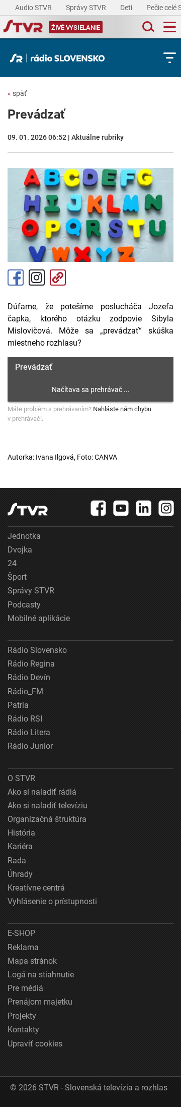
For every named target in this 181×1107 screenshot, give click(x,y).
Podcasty (24, 605)
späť (17, 93)
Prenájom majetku (40, 1002)
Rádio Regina (31, 664)
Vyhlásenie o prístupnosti (52, 901)
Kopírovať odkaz (58, 277)
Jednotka (24, 536)
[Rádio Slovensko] (60, 58)
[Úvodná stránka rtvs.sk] (23, 27)
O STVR (21, 778)
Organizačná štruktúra (47, 819)
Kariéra (20, 846)
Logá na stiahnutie (41, 974)
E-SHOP (21, 933)
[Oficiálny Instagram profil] (166, 508)
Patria (18, 705)
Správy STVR (87, 8)
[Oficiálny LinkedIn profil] (144, 508)
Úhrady (20, 874)
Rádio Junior (30, 746)
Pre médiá (25, 988)
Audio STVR (34, 8)
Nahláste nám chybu (122, 409)
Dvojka (20, 550)
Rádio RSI (25, 719)
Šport (17, 577)
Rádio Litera (29, 732)
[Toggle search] (147, 27)
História (21, 833)
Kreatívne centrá (36, 888)
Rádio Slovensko (37, 650)
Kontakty (23, 1029)
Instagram (37, 277)
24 (12, 563)
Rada (17, 860)
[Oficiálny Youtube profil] (121, 508)
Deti (127, 8)
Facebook (16, 277)
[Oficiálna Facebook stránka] (98, 508)
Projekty (22, 1016)
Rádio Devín (29, 677)
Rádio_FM (25, 691)
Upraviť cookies (35, 1043)
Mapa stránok (32, 961)
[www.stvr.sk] (28, 509)
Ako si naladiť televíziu (47, 805)
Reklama (23, 947)
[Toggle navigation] (169, 27)
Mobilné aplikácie (39, 618)
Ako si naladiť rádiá (42, 792)
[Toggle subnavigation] (169, 57)
